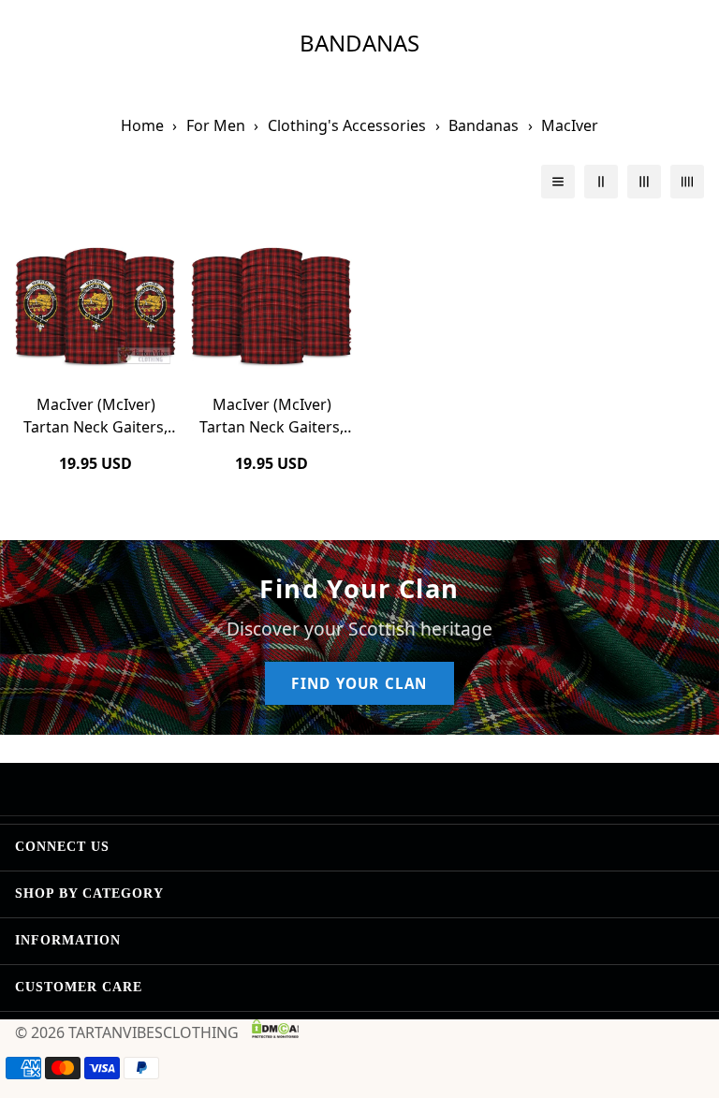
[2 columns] (601, 181)
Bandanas (483, 125)
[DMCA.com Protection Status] (275, 1028)
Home (142, 125)
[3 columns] (644, 181)
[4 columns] (687, 181)
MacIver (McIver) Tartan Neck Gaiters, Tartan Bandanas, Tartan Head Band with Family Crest (95, 416)
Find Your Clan (359, 683)
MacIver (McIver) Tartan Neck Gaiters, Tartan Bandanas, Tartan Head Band (271, 416)
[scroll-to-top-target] (682, 995)
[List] (558, 181)
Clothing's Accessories (347, 125)
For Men (215, 125)
